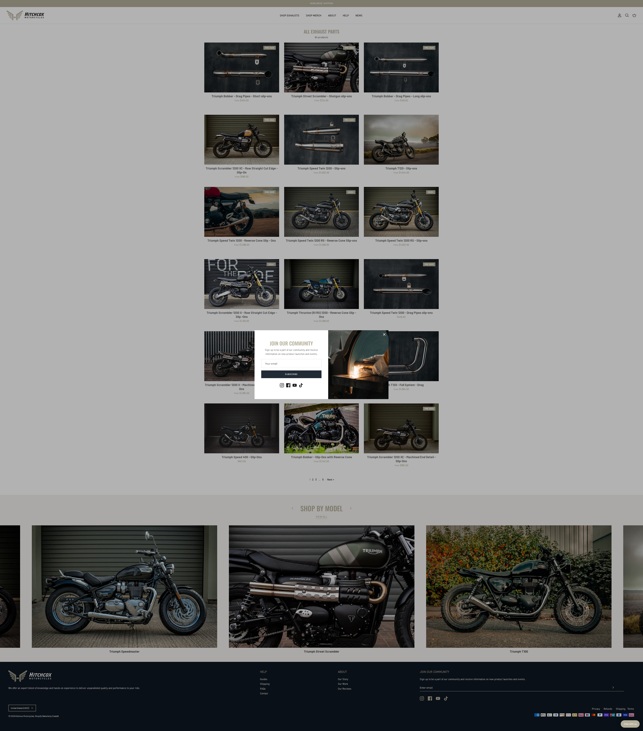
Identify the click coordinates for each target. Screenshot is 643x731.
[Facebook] (288, 385)
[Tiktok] (301, 385)
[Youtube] (295, 385)
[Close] (384, 334)
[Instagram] (282, 385)
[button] (630, 724)
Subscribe (291, 374)
